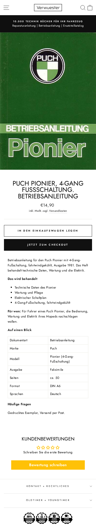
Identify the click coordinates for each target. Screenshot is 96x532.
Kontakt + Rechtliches (48, 486)
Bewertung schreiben (48, 465)
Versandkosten (58, 211)
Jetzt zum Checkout (47, 245)
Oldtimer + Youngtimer (48, 500)
